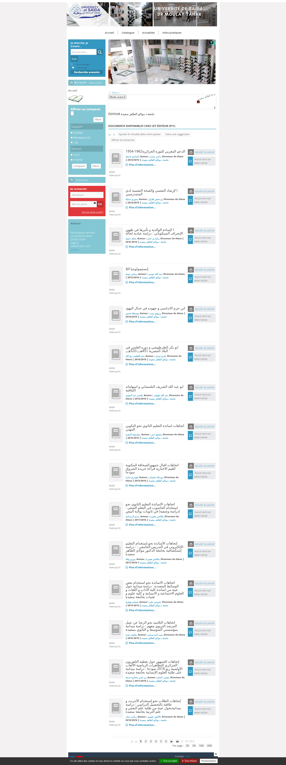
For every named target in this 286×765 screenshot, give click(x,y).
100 (201, 745)
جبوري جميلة (132, 199)
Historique (82, 180)
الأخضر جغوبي (154, 716)
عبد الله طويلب (161, 395)
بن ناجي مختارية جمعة (136, 677)
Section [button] (76, 149)
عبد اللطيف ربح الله (135, 355)
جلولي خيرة (131, 634)
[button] (191, 152)
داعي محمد (155, 156)
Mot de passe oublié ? (93, 212)
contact (75, 249)
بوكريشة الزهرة (133, 434)
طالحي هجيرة (156, 516)
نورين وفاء (130, 559)
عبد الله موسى (155, 273)
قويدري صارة (132, 477)
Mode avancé (117, 97)
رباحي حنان (131, 716)
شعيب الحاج (163, 677)
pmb (187, 756)
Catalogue (128, 32)
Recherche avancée (87, 72)
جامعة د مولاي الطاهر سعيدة (155, 159)
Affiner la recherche (123, 140)
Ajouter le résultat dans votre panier (140, 134)
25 (187, 745)
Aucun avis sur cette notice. (202, 200)
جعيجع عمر (156, 434)
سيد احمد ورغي (155, 634)
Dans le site (82, 68)
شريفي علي (155, 601)
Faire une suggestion (177, 134)
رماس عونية (131, 273)
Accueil (109, 32)
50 (194, 745)
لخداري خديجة (132, 156)
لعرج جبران (160, 355)
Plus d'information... (142, 164)
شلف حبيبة (131, 238)
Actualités (148, 32)
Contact (179, 756)
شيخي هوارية (132, 601)
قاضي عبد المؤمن (134, 395)
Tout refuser (190, 761)
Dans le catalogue (83, 64)
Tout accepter (170, 761)
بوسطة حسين (132, 313)
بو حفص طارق (155, 199)
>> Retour (114, 92)
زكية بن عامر (153, 238)
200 (209, 745)
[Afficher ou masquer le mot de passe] (95, 203)
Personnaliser (208, 761)
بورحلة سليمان (156, 477)
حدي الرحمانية (132, 516)
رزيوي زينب (155, 313)
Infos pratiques (171, 32)
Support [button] (76, 126)
